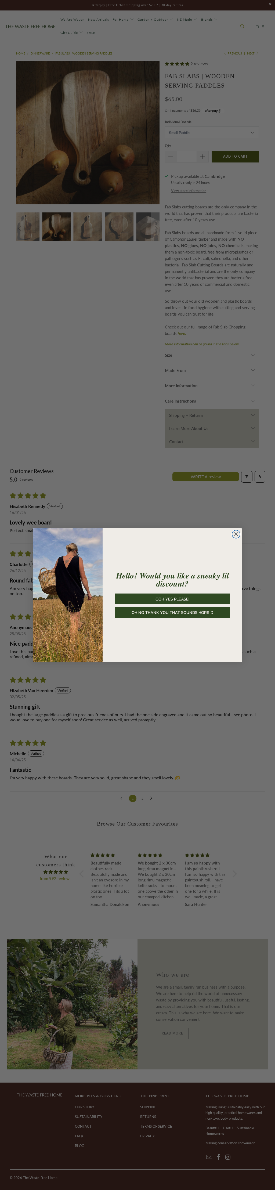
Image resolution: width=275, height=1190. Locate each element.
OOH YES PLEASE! (172, 599)
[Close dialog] (236, 534)
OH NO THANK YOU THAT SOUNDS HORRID (172, 612)
